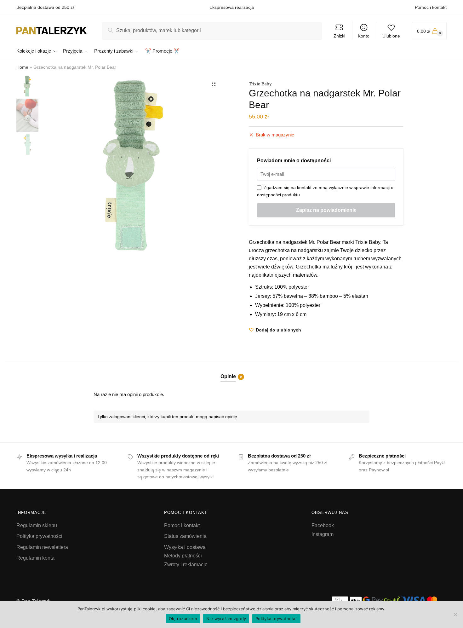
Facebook (323, 525)
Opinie (228, 376)
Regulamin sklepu (36, 525)
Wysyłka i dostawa (185, 547)
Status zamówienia (185, 536)
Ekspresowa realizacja (231, 7)
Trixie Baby (260, 83)
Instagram (323, 534)
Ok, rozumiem (183, 618)
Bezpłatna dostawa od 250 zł (45, 7)
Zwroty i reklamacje (186, 564)
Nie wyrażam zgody (226, 618)
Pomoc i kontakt (431, 7)
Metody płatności (183, 555)
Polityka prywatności (39, 536)
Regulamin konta (35, 558)
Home (22, 67)
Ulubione (391, 35)
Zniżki (339, 35)
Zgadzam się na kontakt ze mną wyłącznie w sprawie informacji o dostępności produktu (325, 191)
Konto (363, 35)
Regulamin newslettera (42, 547)
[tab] (231, 371)
